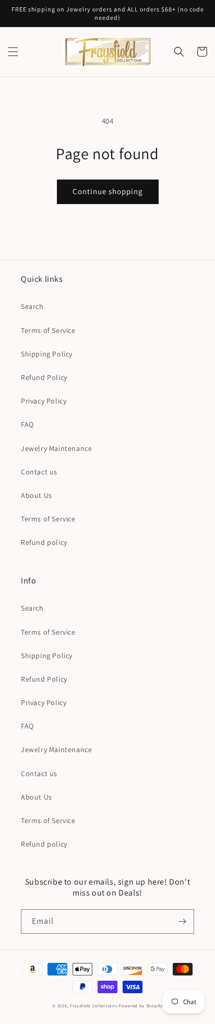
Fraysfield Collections (94, 1005)
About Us (36, 495)
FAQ (27, 424)
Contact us (39, 472)
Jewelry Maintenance (56, 448)
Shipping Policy (47, 354)
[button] (13, 51)
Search (32, 306)
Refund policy (44, 542)
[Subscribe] (182, 921)
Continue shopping (108, 191)
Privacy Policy (43, 401)
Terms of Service (48, 330)
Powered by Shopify (140, 1005)
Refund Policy (44, 377)
